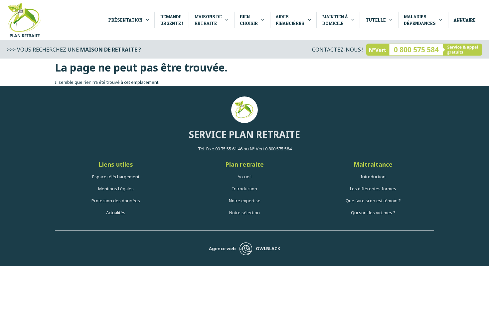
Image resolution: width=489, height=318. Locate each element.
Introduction (244, 189)
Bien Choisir (249, 20)
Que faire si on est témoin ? (373, 201)
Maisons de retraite (208, 20)
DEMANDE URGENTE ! (171, 20)
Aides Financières (290, 20)
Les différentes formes (373, 189)
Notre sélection (244, 213)
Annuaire (465, 20)
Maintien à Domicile (335, 20)
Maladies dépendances (420, 20)
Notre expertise (244, 201)
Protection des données (115, 201)
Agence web (222, 248)
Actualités (115, 213)
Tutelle (376, 20)
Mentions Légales (116, 189)
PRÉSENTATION (125, 20)
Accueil (244, 177)
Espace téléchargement (115, 177)
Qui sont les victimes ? (373, 213)
